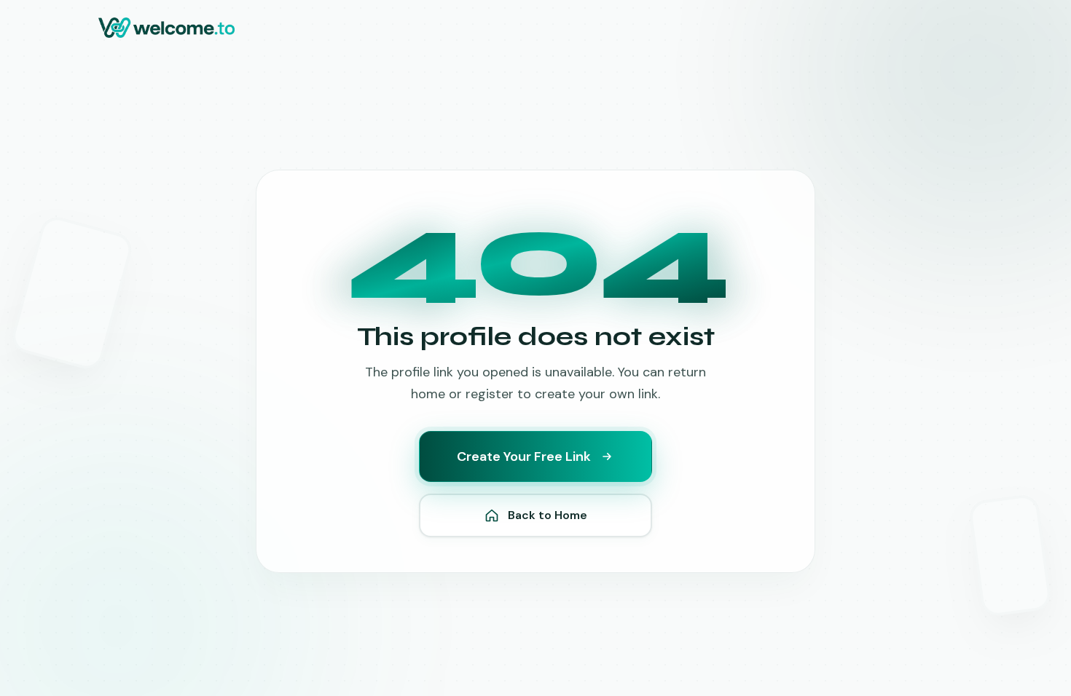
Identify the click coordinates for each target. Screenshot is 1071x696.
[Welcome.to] (166, 27)
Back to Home (547, 515)
